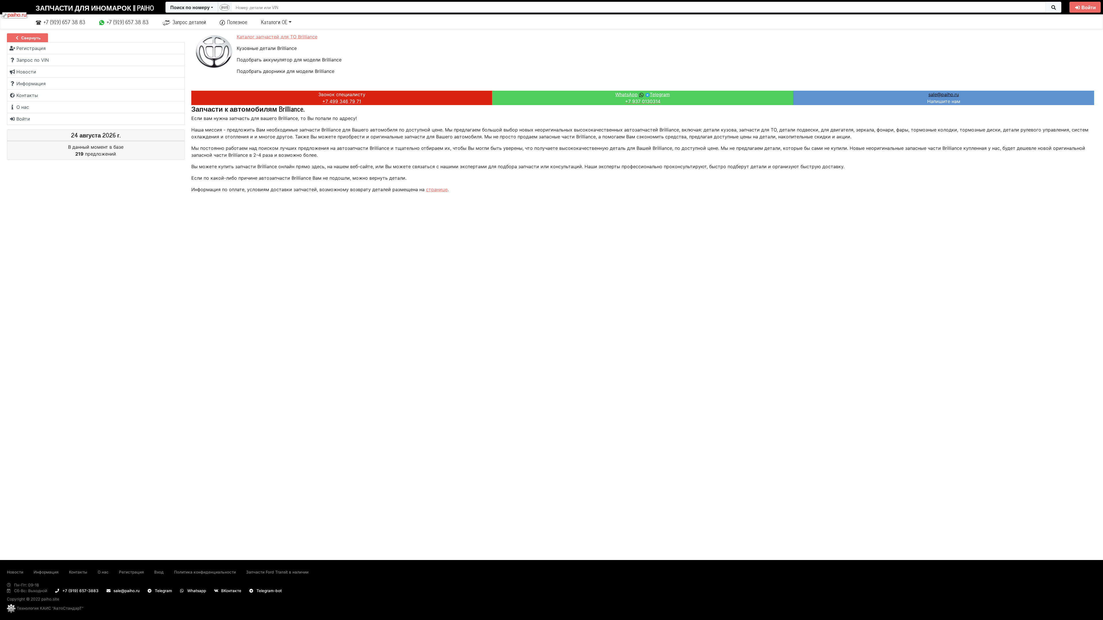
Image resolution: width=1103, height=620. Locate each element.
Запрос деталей (189, 22)
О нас (103, 572)
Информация (46, 572)
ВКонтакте (230, 590)
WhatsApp (626, 94)
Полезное (237, 22)
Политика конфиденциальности (205, 572)
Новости (15, 572)
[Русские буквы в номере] (224, 7)
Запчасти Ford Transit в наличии (277, 572)
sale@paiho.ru (943, 94)
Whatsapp (196, 590)
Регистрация (131, 572)
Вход (159, 572)
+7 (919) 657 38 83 (64, 22)
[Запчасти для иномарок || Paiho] (14, 14)
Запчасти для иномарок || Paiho (95, 7)
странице (437, 189)
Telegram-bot (268, 590)
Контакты (78, 572)
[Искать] (1053, 7)
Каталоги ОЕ (274, 22)
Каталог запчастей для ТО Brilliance (277, 37)
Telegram (660, 94)
